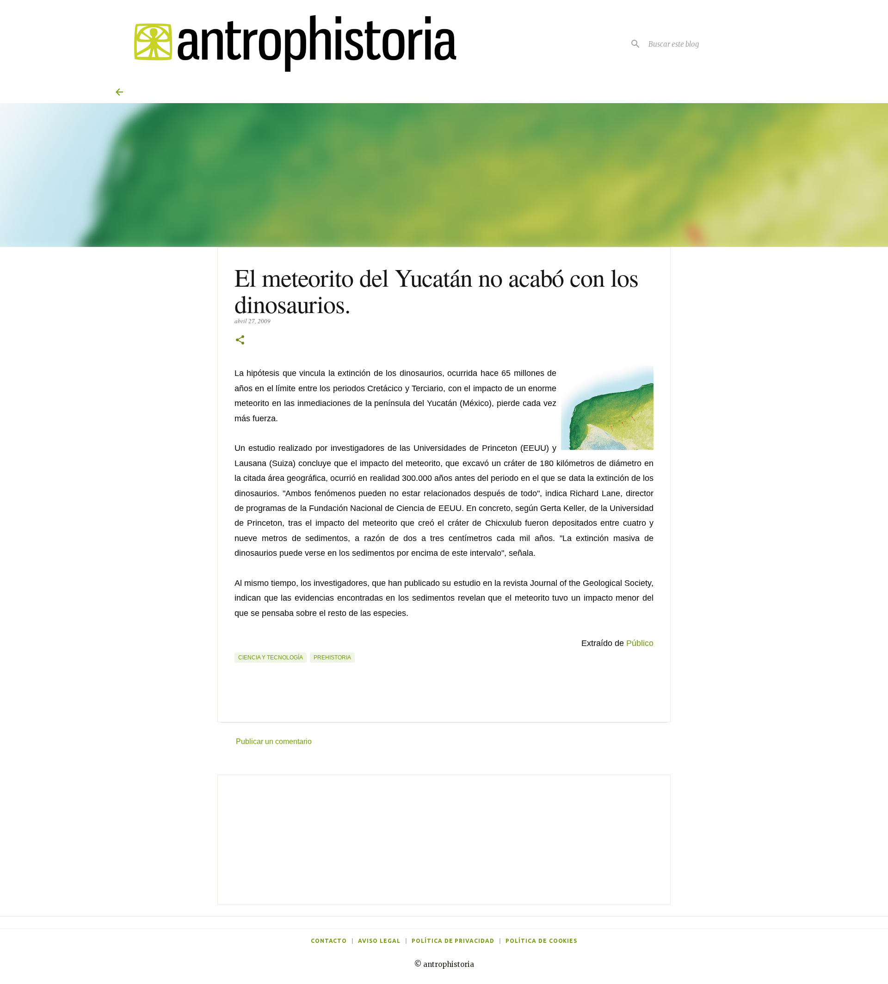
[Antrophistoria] (289, 43)
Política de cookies (541, 941)
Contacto (329, 941)
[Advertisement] (444, 839)
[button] (240, 340)
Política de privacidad (453, 941)
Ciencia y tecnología (270, 657)
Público (640, 643)
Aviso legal (379, 941)
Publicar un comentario (274, 741)
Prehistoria (332, 657)
